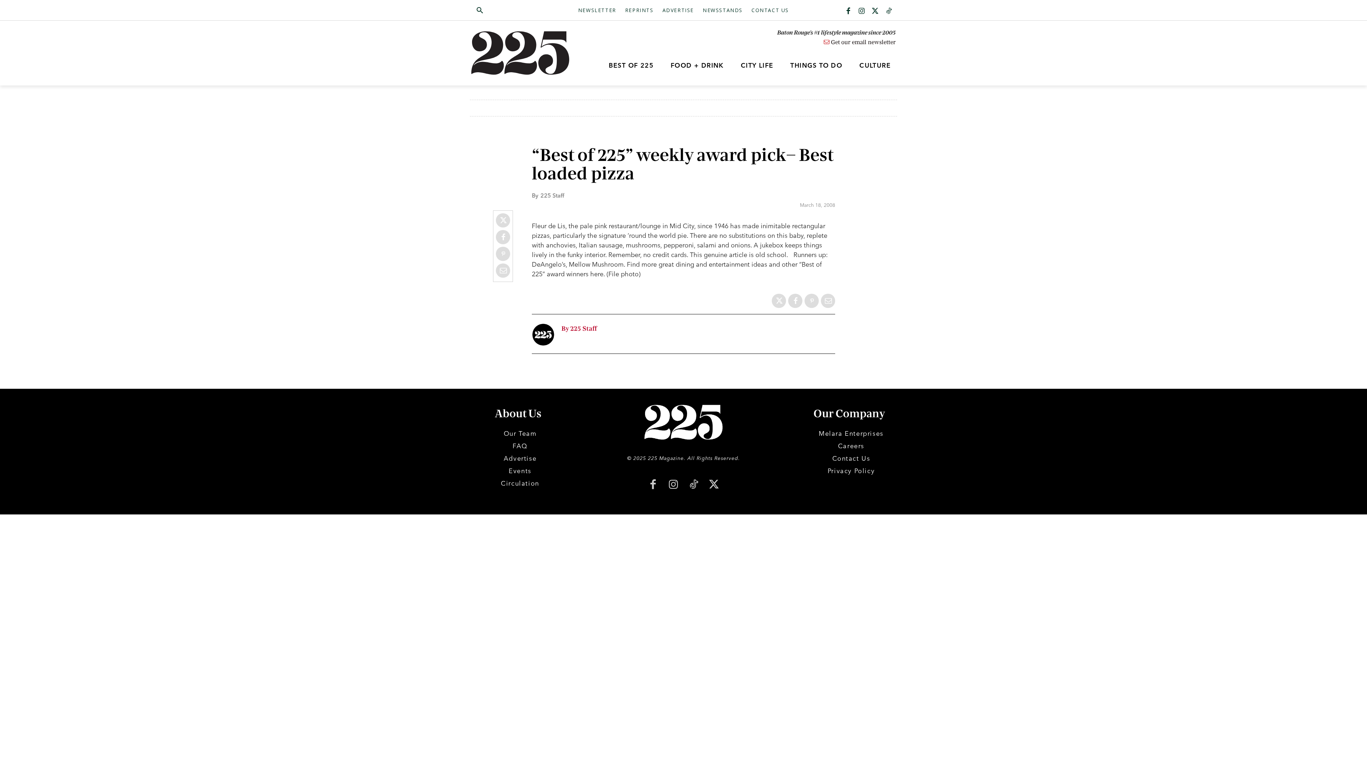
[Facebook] (848, 11)
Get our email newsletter (862, 42)
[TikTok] (694, 485)
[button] (513, 10)
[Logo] (524, 53)
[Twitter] (875, 11)
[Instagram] (862, 11)
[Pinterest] (503, 254)
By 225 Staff (579, 329)
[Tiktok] (889, 11)
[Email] (503, 270)
